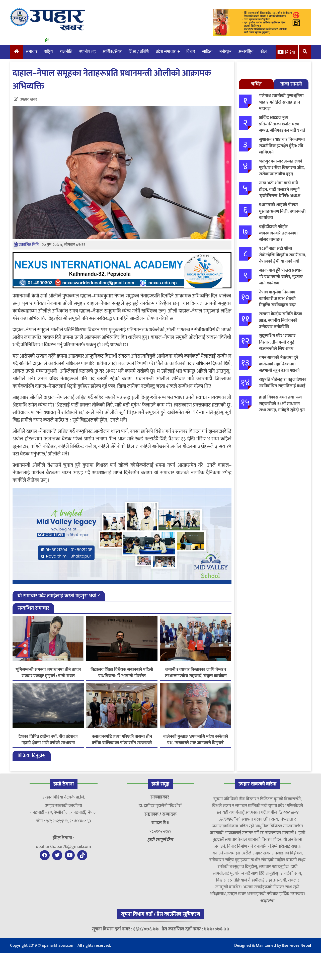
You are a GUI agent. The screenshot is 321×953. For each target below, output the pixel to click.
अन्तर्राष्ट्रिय (246, 51)
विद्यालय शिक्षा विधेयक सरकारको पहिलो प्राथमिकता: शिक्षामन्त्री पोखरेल (122, 673)
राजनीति (66, 51)
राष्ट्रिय (48, 51)
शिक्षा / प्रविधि (139, 51)
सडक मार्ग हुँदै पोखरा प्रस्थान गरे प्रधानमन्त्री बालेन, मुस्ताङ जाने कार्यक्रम (281, 277)
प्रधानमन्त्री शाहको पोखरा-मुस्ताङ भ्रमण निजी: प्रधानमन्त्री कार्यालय (282, 211)
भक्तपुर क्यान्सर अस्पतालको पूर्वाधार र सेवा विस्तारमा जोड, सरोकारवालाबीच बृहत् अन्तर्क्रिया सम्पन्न (282, 171)
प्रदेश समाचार (166, 51)
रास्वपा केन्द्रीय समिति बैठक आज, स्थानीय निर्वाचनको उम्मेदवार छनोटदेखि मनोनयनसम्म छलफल (280, 323)
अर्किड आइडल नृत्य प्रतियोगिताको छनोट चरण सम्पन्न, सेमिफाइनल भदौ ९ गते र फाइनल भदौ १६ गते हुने (282, 127)
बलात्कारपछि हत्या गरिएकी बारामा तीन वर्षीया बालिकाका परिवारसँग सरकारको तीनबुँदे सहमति (122, 740)
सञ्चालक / (153, 814)
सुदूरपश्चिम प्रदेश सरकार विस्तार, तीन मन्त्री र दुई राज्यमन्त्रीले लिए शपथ (277, 342)
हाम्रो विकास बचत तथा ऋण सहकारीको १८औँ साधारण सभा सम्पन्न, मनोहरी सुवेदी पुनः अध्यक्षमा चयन (282, 407)
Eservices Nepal (296, 945)
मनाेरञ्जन (225, 51)
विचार (190, 51)
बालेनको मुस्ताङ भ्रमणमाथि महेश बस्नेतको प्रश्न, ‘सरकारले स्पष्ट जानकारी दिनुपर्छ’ (195, 740)
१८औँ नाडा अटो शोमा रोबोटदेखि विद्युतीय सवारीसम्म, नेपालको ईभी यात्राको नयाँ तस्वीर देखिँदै (282, 258)
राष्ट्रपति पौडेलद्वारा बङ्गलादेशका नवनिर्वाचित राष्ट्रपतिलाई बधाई (282, 382)
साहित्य (207, 51)
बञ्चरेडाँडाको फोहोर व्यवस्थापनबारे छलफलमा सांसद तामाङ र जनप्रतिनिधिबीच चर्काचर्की (279, 236)
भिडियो (290, 52)
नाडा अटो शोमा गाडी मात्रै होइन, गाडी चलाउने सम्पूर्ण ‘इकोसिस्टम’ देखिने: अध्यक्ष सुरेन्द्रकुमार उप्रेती (279, 193)
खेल (264, 51)
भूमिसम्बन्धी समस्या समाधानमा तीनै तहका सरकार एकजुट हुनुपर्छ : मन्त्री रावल (48, 673)
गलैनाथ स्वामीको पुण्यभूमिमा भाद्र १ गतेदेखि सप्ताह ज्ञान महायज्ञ (281, 102)
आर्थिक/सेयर (112, 51)
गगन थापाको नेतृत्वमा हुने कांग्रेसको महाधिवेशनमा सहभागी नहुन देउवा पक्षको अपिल (279, 367)
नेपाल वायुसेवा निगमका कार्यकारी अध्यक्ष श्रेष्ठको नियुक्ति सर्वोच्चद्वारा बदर (277, 298)
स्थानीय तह (87, 51)
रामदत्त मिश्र (160, 823)
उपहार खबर (28, 99)
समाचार (31, 51)
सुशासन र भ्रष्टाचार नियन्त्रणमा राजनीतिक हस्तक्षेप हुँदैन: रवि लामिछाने (282, 146)
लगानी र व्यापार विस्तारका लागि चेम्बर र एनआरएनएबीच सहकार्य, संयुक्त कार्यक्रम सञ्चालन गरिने (196, 673)
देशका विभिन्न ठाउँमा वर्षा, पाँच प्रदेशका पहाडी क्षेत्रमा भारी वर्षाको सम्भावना (48, 740)
